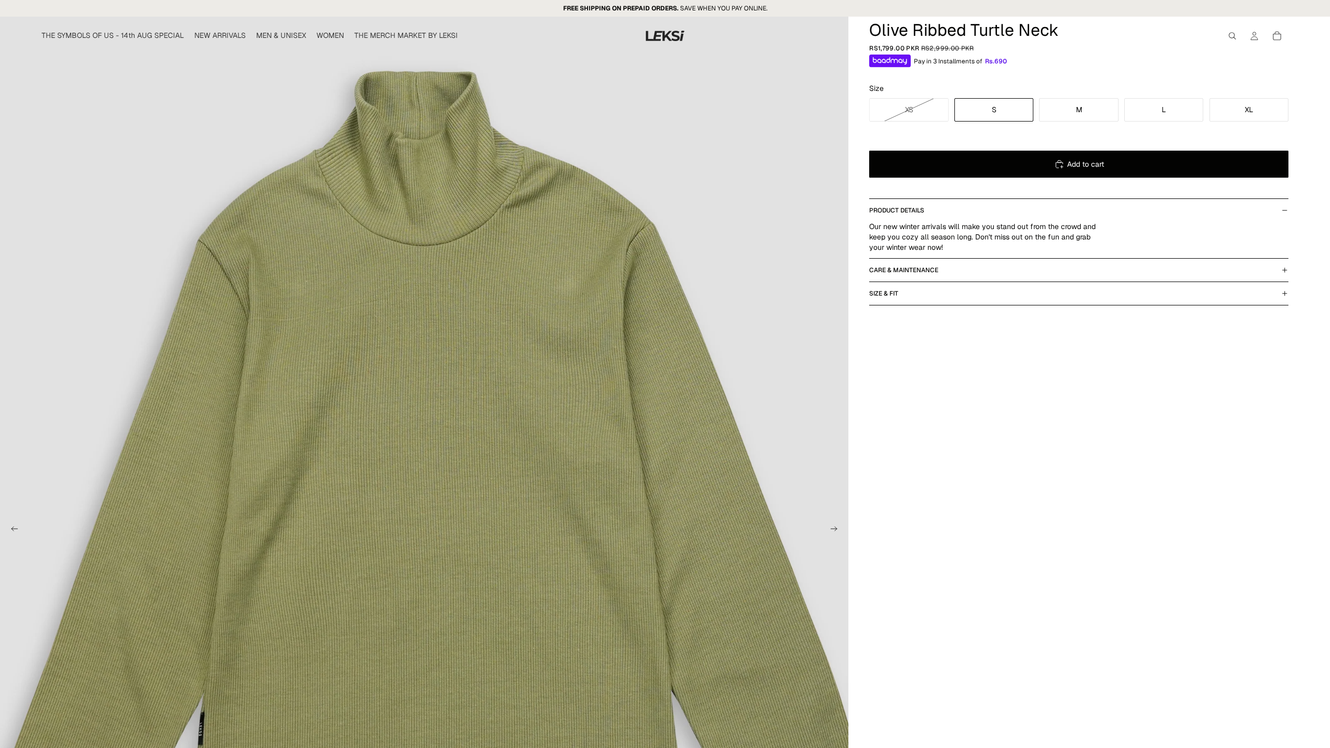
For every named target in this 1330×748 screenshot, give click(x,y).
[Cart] (1277, 35)
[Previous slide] (11, 530)
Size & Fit (883, 293)
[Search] (1232, 35)
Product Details (896, 210)
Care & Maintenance (903, 270)
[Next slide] (837, 530)
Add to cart (1085, 164)
